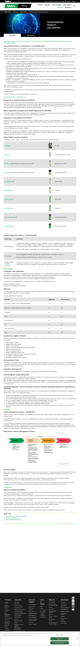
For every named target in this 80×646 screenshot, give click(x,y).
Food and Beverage (18, 611)
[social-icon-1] (73, 598)
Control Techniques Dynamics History (53, 623)
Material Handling (18, 620)
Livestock (16, 619)
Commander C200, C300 (10, 217)
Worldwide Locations (59, 1)
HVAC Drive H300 (8, 208)
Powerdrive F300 (8, 190)
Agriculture (16, 602)
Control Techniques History (53, 616)
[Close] (77, 638)
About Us (60, 7)
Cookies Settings (60, 634)
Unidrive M (7, 163)
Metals (15, 622)
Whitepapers (43, 617)
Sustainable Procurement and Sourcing (16, 516)
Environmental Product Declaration (38, 12)
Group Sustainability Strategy (13, 519)
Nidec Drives (7, 12)
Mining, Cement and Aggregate (18, 625)
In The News (43, 610)
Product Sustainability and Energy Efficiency (42, 41)
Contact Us (51, 1)
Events (41, 608)
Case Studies (63, 604)
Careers (46, 1)
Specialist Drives (7, 610)
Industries (47, 5)
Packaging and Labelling (19, 631)
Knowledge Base (32, 615)
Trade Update (64, 623)
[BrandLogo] (18, 6)
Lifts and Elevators (18, 607)
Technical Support (33, 624)
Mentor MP (7, 145)
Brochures (63, 602)
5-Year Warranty (32, 604)
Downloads (68, 7)
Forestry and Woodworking (20, 613)
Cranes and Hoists (18, 606)
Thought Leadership (42, 614)
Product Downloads (33, 613)
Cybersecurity (32, 606)
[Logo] (8, 1)
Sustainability (23, 12)
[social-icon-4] (73, 606)
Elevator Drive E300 (9, 181)
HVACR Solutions (18, 615)
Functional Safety (7, 625)
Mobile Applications (65, 611)
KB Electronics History (52, 620)
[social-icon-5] (73, 609)
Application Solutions (7, 630)
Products (40, 5)
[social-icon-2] (73, 601)
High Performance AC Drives (7, 615)
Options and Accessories (7, 622)
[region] (40, 638)
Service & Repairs (32, 617)
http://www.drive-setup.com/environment (14, 97)
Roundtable (42, 612)
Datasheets (63, 606)
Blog (41, 606)
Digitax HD (7, 154)
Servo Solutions (8, 618)
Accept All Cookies (59, 642)
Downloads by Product (64, 614)
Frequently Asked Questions (52, 611)
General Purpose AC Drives (7, 607)
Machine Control (6, 602)
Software (7, 628)
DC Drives (7, 619)
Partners (51, 614)
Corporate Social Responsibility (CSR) (53, 604)
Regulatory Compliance (61, 41)
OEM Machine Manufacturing (17, 628)
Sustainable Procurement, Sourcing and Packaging (17, 41)
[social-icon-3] (73, 604)
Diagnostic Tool (32, 611)
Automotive (16, 604)
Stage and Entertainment (19, 609)
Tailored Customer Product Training (33, 619)
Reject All (59, 638)
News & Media (67, 5)
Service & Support (56, 5)
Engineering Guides (65, 607)
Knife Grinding (17, 617)
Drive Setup (31, 608)
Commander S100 (9, 226)
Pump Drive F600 (8, 199)
